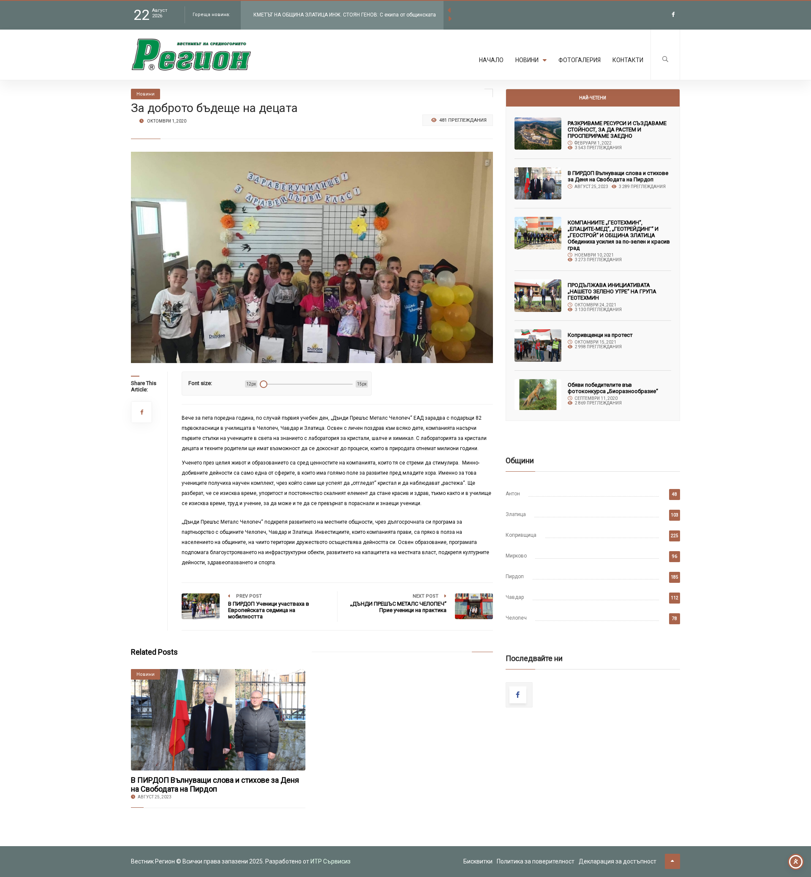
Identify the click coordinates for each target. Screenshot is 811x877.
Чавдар (515, 597)
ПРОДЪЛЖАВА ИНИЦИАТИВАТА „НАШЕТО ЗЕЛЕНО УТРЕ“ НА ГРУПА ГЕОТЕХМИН (612, 291)
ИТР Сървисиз (330, 861)
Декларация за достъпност (617, 861)
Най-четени (592, 98)
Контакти (627, 60)
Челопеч (516, 618)
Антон (513, 494)
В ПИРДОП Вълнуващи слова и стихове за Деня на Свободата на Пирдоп (215, 784)
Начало (491, 60)
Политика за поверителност (535, 861)
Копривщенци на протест (600, 335)
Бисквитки (478, 861)
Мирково (516, 556)
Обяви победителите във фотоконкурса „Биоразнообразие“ (613, 388)
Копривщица (521, 535)
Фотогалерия (579, 60)
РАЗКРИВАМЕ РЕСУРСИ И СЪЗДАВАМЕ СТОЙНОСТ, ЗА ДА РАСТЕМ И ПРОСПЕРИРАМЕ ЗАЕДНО (617, 129)
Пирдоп (515, 576)
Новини (527, 60)
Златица (516, 514)
